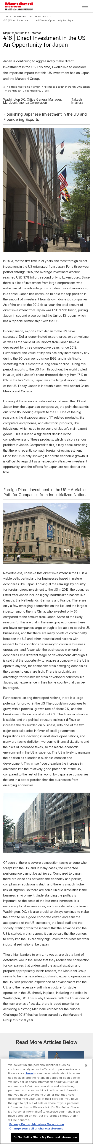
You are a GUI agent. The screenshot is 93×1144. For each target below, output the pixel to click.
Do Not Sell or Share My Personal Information (45, 1137)
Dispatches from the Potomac (30, 16)
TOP (5, 16)
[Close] (86, 1065)
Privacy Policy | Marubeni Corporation (36, 1124)
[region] (46, 1101)
